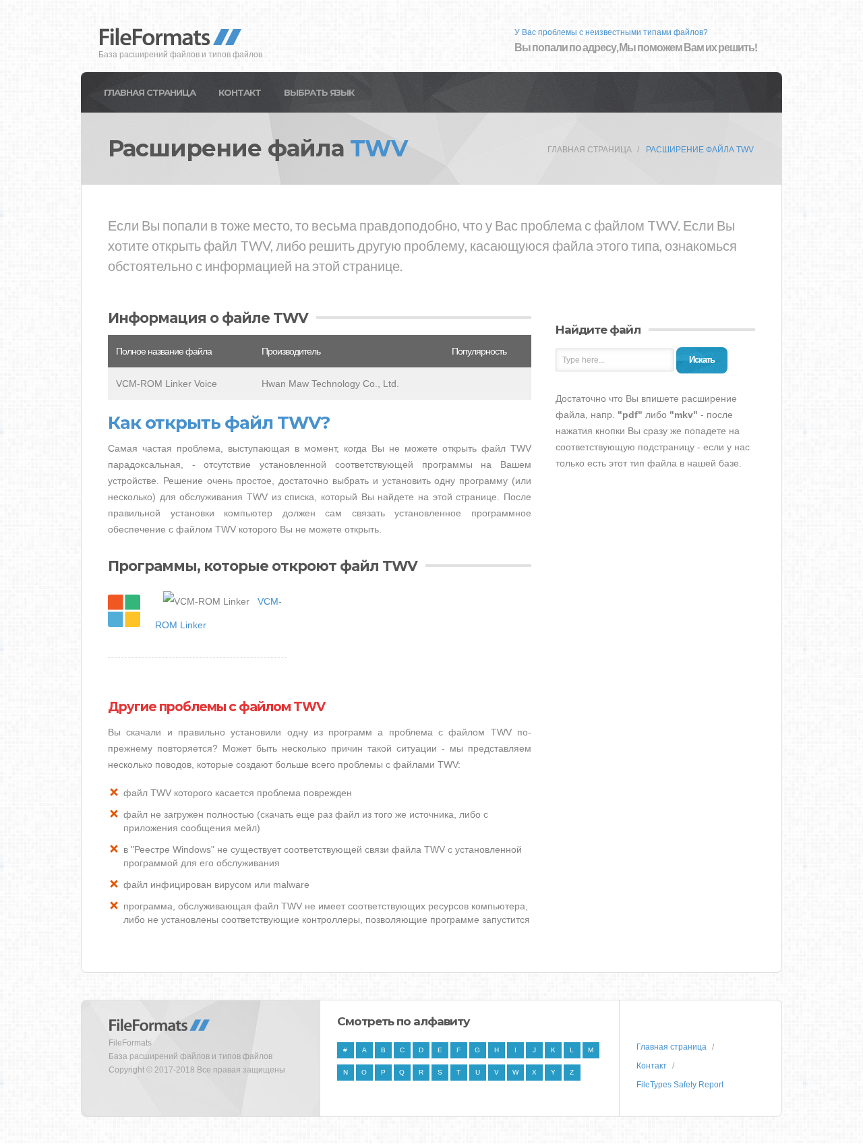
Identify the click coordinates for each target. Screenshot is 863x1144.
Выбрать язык (319, 92)
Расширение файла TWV (700, 149)
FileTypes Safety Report (679, 1084)
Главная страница (150, 92)
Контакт (239, 92)
